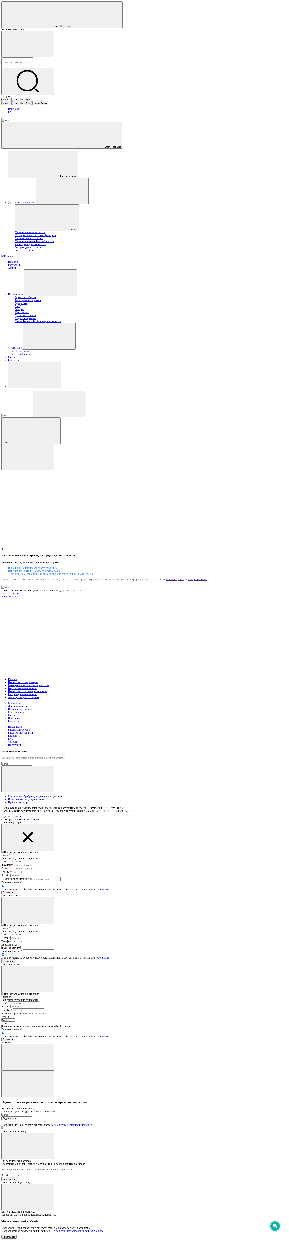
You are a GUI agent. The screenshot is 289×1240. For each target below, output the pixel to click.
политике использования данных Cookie (79, 1230)
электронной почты (197, 579)
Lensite (17, 816)
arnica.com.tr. (33, 819)
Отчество (7, 868)
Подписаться (9, 1118)
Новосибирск (40, 103)
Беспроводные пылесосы (29, 247)
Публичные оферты (19, 802)
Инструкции (22, 312)
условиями (102, 889)
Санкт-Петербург (22, 99)
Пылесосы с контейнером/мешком (34, 241)
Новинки (13, 261)
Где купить (21, 303)
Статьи (12, 357)
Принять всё (9, 1237)
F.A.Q (18, 306)
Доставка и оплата (25, 315)
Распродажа (15, 264)
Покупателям (16, 294)
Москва (6, 99)
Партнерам (14, 108)
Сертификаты (22, 354)
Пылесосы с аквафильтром (30, 232)
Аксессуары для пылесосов (30, 244)
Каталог (12, 679)
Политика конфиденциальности (26, 799)
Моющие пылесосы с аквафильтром (35, 235)
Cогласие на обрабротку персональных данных (35, 796)
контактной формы (175, 579)
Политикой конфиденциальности (74, 1124)
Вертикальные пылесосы (29, 238)
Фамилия (7, 864)
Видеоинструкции (25, 318)
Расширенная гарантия (28, 300)
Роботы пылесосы (25, 250)
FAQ (10, 111)
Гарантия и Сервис (25, 297)
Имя (4, 861)
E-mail (5, 875)
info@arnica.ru (9, 596)
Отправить (8, 892)
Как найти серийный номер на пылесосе (38, 321)
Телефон (6, 871)
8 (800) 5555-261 (10, 593)
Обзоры (19, 309)
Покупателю (15, 726)
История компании (19, 709)
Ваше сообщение (11, 882)
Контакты (13, 360)
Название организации (15, 878)
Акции (12, 267)
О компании (15, 347)
